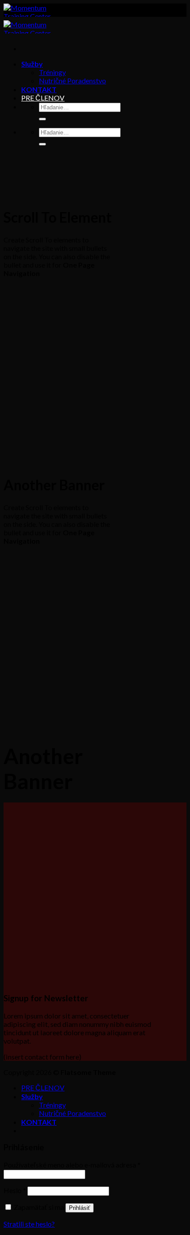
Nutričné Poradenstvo (72, 80)
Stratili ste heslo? (29, 1224)
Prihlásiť (79, 1208)
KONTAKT (39, 89)
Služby (32, 64)
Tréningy (52, 72)
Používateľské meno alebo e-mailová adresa (72, 1164)
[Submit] (42, 119)
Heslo (15, 1190)
